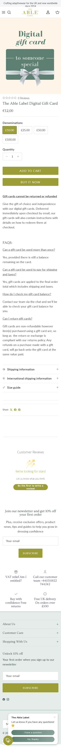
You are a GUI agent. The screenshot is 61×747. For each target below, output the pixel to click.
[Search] (10, 12)
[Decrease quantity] (6, 156)
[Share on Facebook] (15, 410)
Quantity (8, 149)
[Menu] (3, 12)
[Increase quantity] (19, 156)
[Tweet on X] (11, 410)
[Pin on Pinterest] (19, 410)
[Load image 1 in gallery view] (30, 56)
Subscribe (30, 553)
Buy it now (30, 182)
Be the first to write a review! (30, 487)
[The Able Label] (30, 12)
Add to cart (30, 171)
